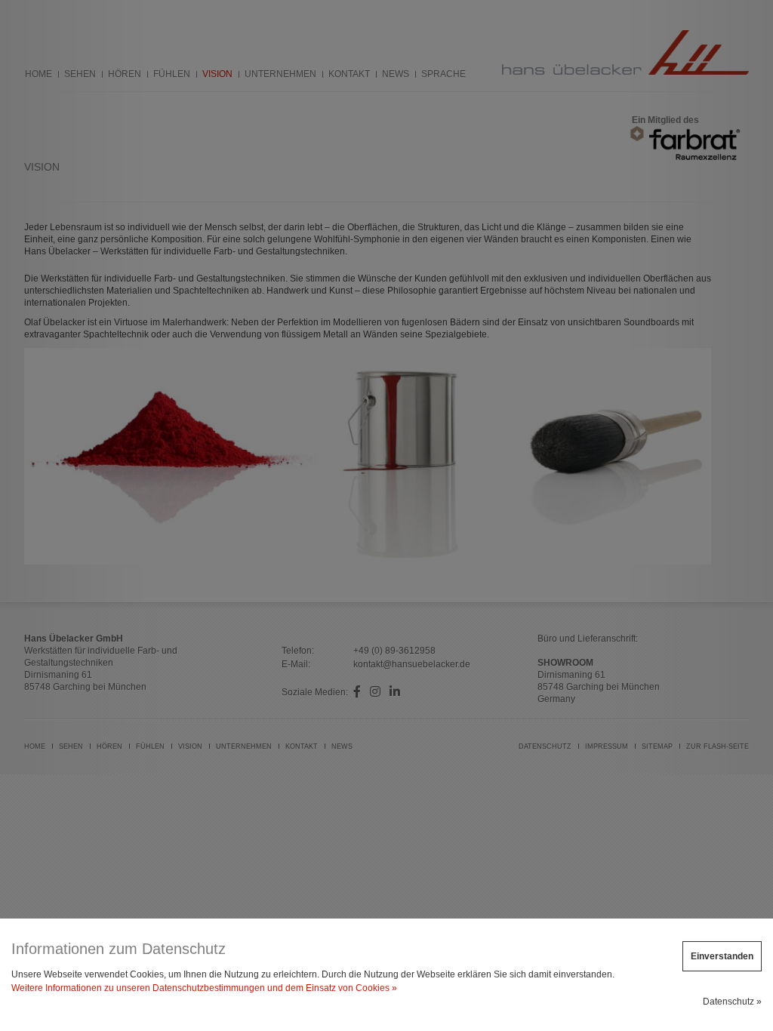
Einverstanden (722, 956)
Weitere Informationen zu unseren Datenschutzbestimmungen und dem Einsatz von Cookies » (204, 988)
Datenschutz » (732, 1001)
